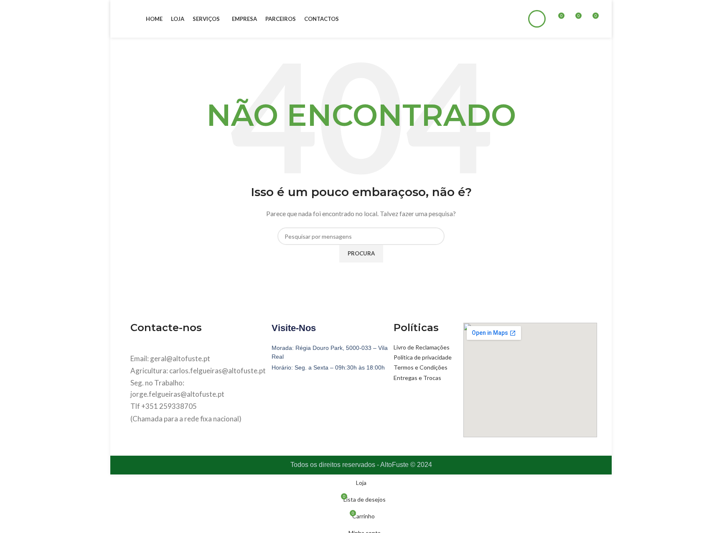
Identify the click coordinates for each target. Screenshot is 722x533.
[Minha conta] (537, 18)
